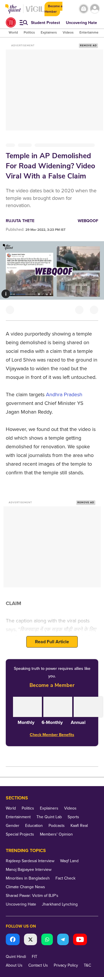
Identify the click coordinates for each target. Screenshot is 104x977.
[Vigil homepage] (35, 11)
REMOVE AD (88, 45)
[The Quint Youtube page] (80, 940)
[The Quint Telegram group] (63, 940)
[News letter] (84, 9)
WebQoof (88, 220)
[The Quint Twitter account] (30, 940)
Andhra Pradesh (64, 394)
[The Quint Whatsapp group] (47, 940)
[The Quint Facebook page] (13, 940)
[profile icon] (95, 9)
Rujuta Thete (20, 220)
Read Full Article (52, 642)
